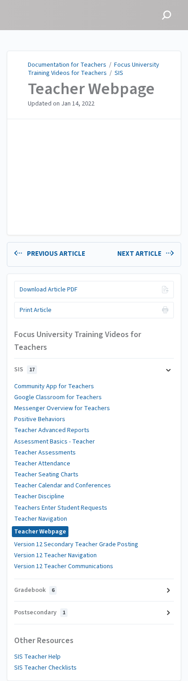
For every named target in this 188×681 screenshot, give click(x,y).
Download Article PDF (49, 289)
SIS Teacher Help (37, 656)
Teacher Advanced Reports (51, 430)
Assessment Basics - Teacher (54, 441)
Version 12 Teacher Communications (63, 566)
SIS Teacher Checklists (45, 667)
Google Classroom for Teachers (58, 397)
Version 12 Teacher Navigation (55, 555)
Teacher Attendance (42, 463)
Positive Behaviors (39, 419)
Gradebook (34, 590)
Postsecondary (39, 612)
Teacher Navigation (40, 518)
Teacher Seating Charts (46, 474)
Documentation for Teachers (67, 64)
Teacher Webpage (91, 89)
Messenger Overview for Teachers (62, 408)
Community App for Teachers (54, 386)
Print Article (36, 310)
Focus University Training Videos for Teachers (93, 69)
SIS (119, 73)
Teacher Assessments (45, 452)
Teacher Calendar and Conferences (62, 485)
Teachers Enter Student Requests (60, 507)
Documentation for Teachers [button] (39, 9)
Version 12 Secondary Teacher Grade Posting (76, 544)
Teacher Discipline (39, 496)
